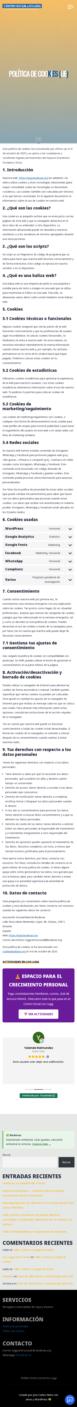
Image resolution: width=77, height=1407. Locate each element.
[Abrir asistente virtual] (70, 1400)
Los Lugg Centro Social (16, 1257)
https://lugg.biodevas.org (33, 178)
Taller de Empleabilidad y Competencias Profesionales (35, 1231)
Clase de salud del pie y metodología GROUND (45, 1276)
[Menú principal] (71, 7)
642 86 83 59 (23, 1355)
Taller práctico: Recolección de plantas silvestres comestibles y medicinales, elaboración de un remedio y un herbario (37, 1219)
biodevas (8, 1276)
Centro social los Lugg (22, 6)
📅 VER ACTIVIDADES (38, 1014)
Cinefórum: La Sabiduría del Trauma (24, 1183)
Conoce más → (41, 1144)
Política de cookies (14, 1331)
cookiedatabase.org (14, 951)
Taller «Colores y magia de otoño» (33, 1250)
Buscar (7, 1154)
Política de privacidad (15, 1326)
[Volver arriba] (63, 1383)
